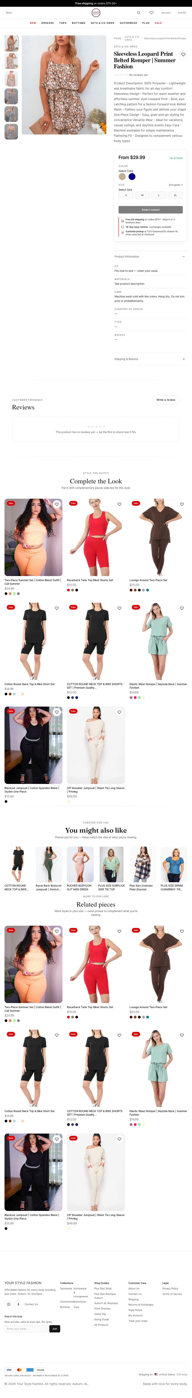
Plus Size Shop (103, 1288)
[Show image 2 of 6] (11, 61)
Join (54, 1328)
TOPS (63, 23)
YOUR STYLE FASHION (22, 1283)
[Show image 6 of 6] (11, 132)
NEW (33, 23)
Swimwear (66, 1288)
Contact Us (31, 1304)
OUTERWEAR (128, 23)
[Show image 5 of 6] (11, 114)
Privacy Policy (170, 1288)
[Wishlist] (151, 13)
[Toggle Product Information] (184, 257)
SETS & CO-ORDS (103, 23)
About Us (134, 1288)
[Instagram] (8, 1304)
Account (166, 12)
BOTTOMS (79, 23)
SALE (158, 23)
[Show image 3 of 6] (11, 79)
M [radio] (142, 195)
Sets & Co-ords (132, 38)
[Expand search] (139, 13)
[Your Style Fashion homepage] (96, 12)
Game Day (100, 1313)
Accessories (67, 1301)
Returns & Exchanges (140, 1304)
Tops (76, 1306)
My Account (135, 1315)
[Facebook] (18, 1304)
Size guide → (176, 184)
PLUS (146, 23)
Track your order (138, 1320)
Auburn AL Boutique (106, 1303)
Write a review (166, 399)
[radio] (122, 176)
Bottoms (65, 1306)
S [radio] (126, 195)
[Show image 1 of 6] (11, 43)
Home (118, 38)
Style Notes (135, 1309)
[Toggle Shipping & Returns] (184, 359)
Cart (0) (182, 12)
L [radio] (159, 195)
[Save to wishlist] (183, 54)
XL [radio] (175, 195)
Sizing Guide (101, 1319)
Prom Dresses (102, 1308)
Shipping (133, 1299)
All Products (101, 1324)
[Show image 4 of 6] (11, 96)
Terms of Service (172, 1293)
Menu (9, 12)
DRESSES (47, 23)
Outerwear (80, 1301)
